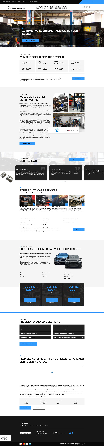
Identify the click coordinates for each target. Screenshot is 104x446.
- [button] (21, 367)
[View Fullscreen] (21, 369)
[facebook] (70, 433)
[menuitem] (4, 2)
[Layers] (83, 366)
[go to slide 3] (65, 181)
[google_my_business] (72, 433)
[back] (49, 130)
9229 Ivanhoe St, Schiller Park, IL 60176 (18, 8)
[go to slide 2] (64, 181)
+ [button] (21, 366)
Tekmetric (82, 443)
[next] (77, 130)
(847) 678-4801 (87, 7)
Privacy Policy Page (4, 439)
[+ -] (52, 374)
